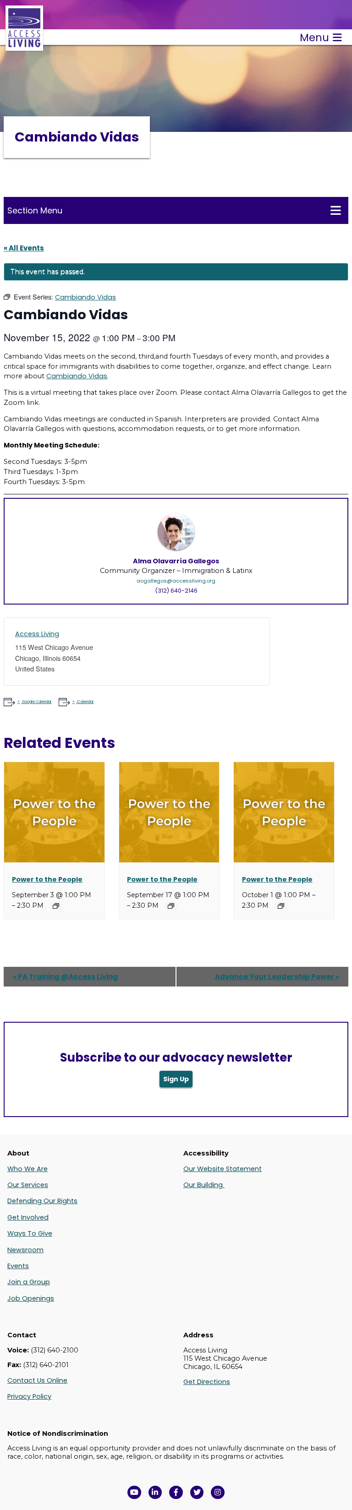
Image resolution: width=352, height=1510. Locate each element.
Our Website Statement (222, 1168)
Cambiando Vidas (76, 376)
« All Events (24, 248)
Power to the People (47, 879)
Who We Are (27, 1168)
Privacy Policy (29, 1396)
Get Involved (28, 1217)
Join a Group (28, 1281)
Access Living (37, 633)
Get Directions (206, 1381)
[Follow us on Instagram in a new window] (218, 1492)
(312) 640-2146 (176, 590)
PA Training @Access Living (65, 976)
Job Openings (30, 1298)
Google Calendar (37, 701)
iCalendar (85, 701)
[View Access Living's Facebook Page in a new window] (176, 1492)
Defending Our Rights (42, 1200)
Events (18, 1265)
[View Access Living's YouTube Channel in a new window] (134, 1492)
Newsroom (25, 1249)
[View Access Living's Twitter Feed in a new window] (197, 1492)
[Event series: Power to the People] (56, 906)
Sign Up (176, 1079)
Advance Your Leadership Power (277, 976)
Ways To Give (29, 1233)
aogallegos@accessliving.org (176, 580)
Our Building (204, 1184)
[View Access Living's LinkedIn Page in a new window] (155, 1492)
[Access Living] (24, 46)
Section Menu (34, 210)
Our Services (27, 1184)
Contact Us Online (37, 1380)
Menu (314, 37)
